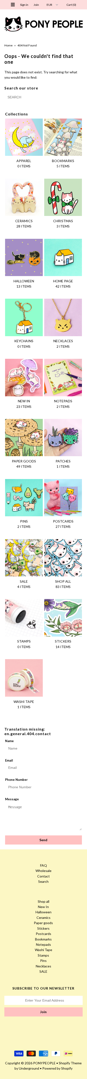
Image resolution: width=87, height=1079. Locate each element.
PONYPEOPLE (44, 1063)
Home (8, 45)
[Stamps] (24, 617)
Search (43, 881)
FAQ (43, 865)
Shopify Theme (70, 1063)
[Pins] (24, 497)
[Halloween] (24, 257)
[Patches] (63, 437)
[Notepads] (63, 377)
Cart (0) (71, 4)
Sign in (24, 4)
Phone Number (16, 780)
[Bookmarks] (63, 137)
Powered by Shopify (57, 1068)
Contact (43, 876)
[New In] (24, 377)
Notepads (43, 944)
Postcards (43, 934)
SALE (43, 971)
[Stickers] (63, 617)
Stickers (43, 928)
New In (43, 907)
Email (9, 760)
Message (12, 799)
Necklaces (43, 966)
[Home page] (63, 257)
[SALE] (24, 557)
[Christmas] (63, 197)
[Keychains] (24, 317)
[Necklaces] (63, 317)
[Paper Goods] (24, 437)
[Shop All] (63, 557)
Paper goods (43, 923)
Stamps (43, 955)
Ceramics (43, 917)
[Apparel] (24, 137)
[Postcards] (63, 497)
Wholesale (43, 871)
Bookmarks (43, 939)
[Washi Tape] (24, 677)
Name (9, 741)
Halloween (43, 912)
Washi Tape (43, 950)
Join (36, 4)
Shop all (43, 901)
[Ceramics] (24, 197)
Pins (43, 961)
